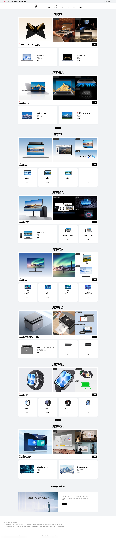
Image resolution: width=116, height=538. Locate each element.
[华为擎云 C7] (28, 172)
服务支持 (25, 1)
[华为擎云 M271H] (48, 287)
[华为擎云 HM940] (67, 57)
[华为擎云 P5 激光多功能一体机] (35, 323)
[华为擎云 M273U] (35, 265)
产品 (12, 1)
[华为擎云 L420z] (35, 88)
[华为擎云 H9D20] (68, 402)
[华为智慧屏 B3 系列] (67, 469)
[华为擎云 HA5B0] (28, 402)
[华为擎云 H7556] (48, 402)
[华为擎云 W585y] (27, 234)
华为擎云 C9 (23, 165)
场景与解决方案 (16, 1)
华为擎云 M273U (24, 280)
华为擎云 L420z (24, 103)
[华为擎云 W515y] (35, 208)
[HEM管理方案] (38, 502)
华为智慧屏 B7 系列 (25, 457)
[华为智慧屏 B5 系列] (27, 469)
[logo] (6, 1)
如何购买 (105, 1)
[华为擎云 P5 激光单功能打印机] (27, 349)
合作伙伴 (109, 1)
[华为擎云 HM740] (27, 57)
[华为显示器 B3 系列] (88, 287)
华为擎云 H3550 (24, 395)
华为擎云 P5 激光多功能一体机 (29, 337)
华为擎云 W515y (24, 222)
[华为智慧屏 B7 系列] (35, 442)
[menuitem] (12, 1)
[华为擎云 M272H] (68, 287)
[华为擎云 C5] (48, 172)
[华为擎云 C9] (35, 150)
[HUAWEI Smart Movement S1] (88, 402)
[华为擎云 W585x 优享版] (88, 229)
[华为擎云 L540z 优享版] (67, 115)
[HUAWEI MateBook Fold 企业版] (35, 30)
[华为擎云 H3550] (35, 380)
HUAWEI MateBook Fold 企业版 (29, 45)
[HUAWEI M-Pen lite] (88, 172)
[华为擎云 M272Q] (28, 287)
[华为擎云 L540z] (27, 115)
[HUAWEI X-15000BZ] (88, 344)
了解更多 (94, 44)
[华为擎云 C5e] (68, 172)
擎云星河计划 (21, 1)
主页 (4, 532)
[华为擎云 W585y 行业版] (68, 229)
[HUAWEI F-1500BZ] (68, 344)
